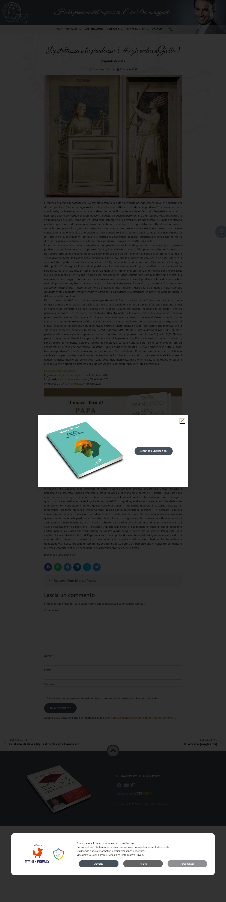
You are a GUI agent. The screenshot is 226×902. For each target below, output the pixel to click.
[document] (113, 451)
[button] (182, 421)
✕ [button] (207, 838)
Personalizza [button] (187, 863)
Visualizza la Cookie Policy (92, 854)
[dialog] (113, 854)
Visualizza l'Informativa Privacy (126, 854)
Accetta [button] (98, 863)
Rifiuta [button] (143, 863)
